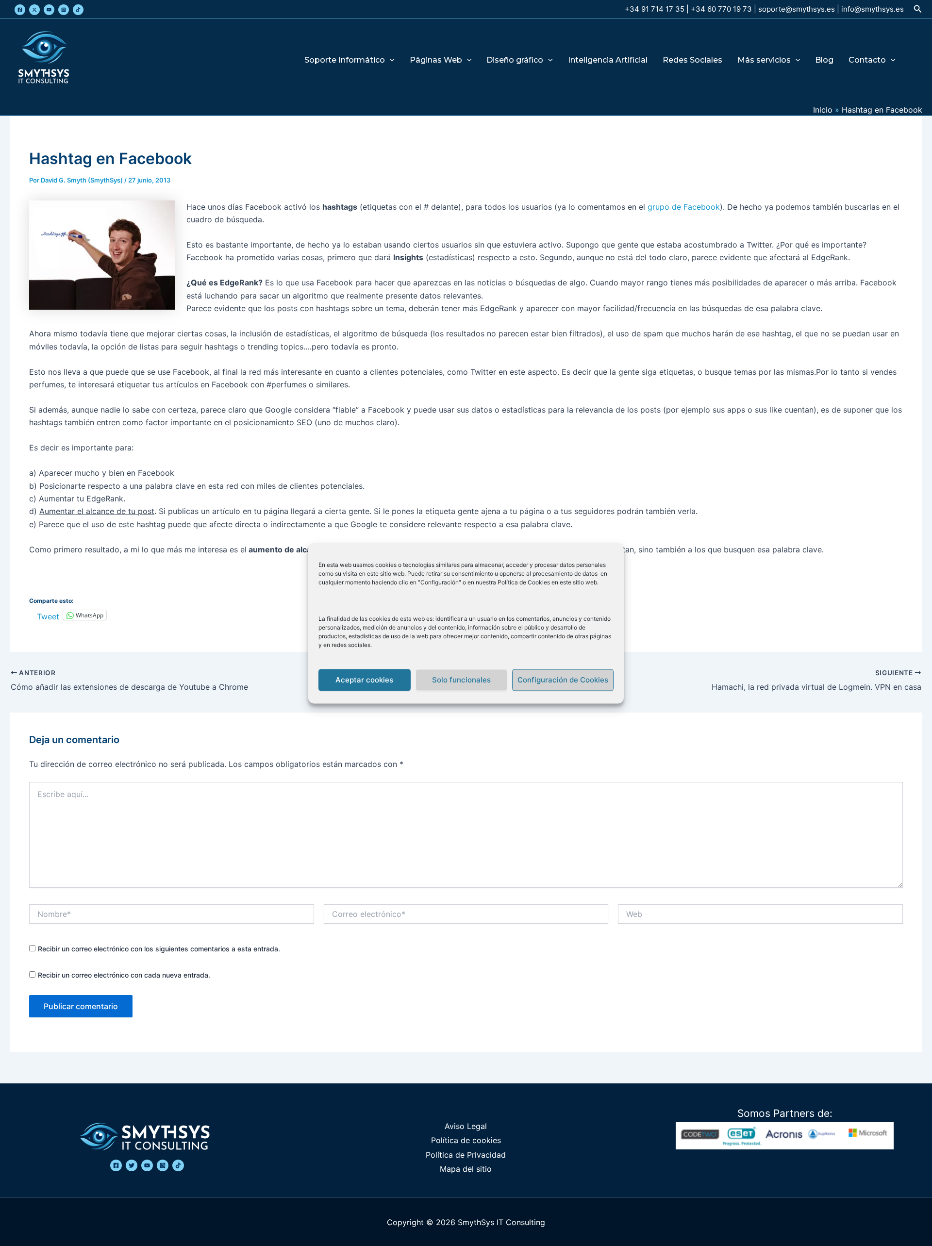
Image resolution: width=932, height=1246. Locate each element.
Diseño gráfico (514, 60)
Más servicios (764, 60)
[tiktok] (178, 1165)
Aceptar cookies (364, 679)
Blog (824, 60)
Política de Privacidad (466, 1155)
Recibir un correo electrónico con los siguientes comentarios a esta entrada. (159, 949)
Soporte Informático (344, 60)
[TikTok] (78, 9)
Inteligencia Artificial (608, 60)
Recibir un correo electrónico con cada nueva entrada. (124, 975)
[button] (918, 9)
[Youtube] (49, 9)
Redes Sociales (692, 60)
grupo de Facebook (684, 207)
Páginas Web (436, 60)
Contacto (867, 60)
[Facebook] (20, 9)
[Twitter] (34, 9)
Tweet (48, 615)
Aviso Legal (466, 1126)
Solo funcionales (461, 679)
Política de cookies (466, 1140)
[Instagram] (63, 9)
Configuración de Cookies (562, 679)
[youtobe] (147, 1165)
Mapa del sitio (466, 1169)
